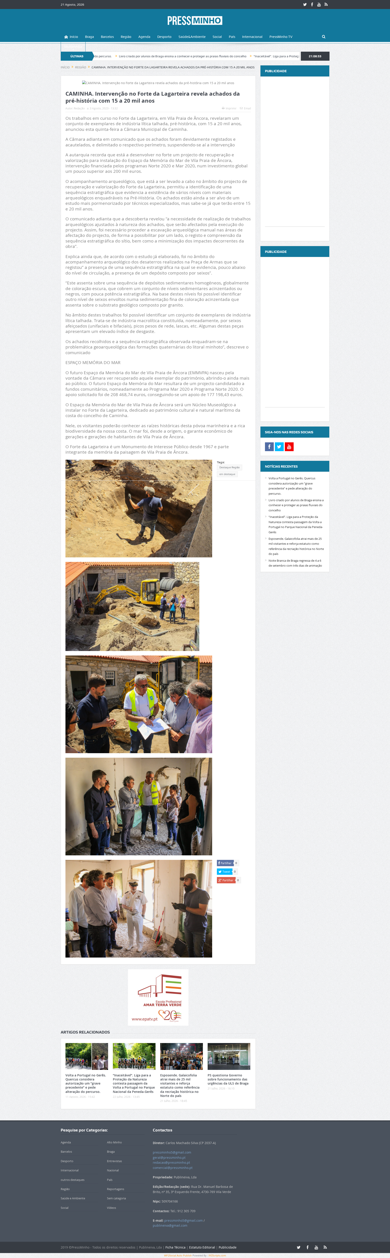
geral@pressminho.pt (169, 1157)
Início (74, 37)
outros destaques (72, 1180)
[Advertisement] (295, 158)
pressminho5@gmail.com (172, 1152)
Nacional (113, 1170)
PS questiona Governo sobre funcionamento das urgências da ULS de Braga (228, 1079)
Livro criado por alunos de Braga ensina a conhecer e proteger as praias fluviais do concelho (111, 56)
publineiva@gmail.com (170, 1225)
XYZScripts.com (217, 1255)
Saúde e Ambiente (73, 1198)
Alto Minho (114, 1142)
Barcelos (107, 37)
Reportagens (115, 1189)
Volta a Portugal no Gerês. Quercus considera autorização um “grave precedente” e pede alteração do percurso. (85, 1083)
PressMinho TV (280, 37)
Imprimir (231, 108)
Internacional (252, 37)
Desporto (164, 37)
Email (247, 108)
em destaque (227, 474)
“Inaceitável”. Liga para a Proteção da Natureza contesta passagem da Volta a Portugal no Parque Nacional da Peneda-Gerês (270, 56)
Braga (89, 37)
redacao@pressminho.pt (171, 1162)
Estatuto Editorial (202, 1247)
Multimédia (73, 47)
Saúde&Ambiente (192, 37)
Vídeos (111, 1208)
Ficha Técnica (175, 1247)
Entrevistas (114, 1161)
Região (126, 37)
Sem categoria (116, 1198)
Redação (79, 108)
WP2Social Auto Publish (178, 1255)
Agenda (144, 37)
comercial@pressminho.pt (173, 1168)
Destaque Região (229, 467)
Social (217, 37)
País (232, 37)
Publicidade (228, 1247)
